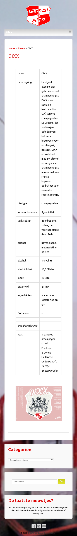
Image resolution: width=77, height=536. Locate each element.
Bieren (21, 48)
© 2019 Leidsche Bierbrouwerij (42, 533)
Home (12, 48)
